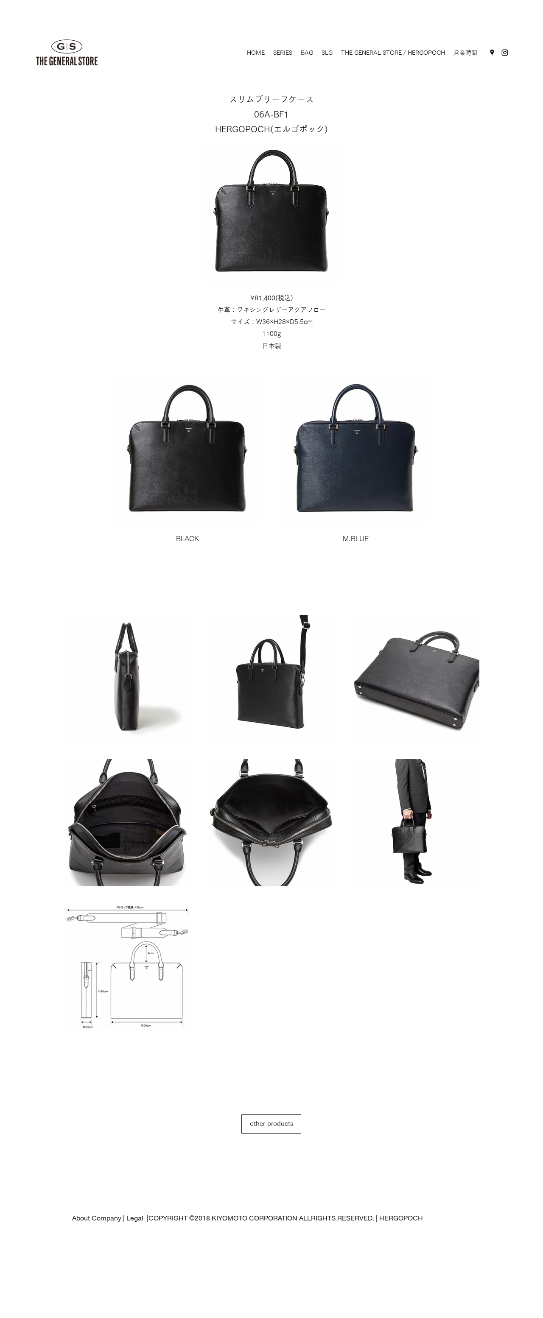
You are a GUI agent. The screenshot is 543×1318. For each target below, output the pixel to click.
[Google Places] (492, 52)
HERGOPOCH (401, 1218)
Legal (135, 1218)
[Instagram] (505, 52)
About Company (96, 1218)
